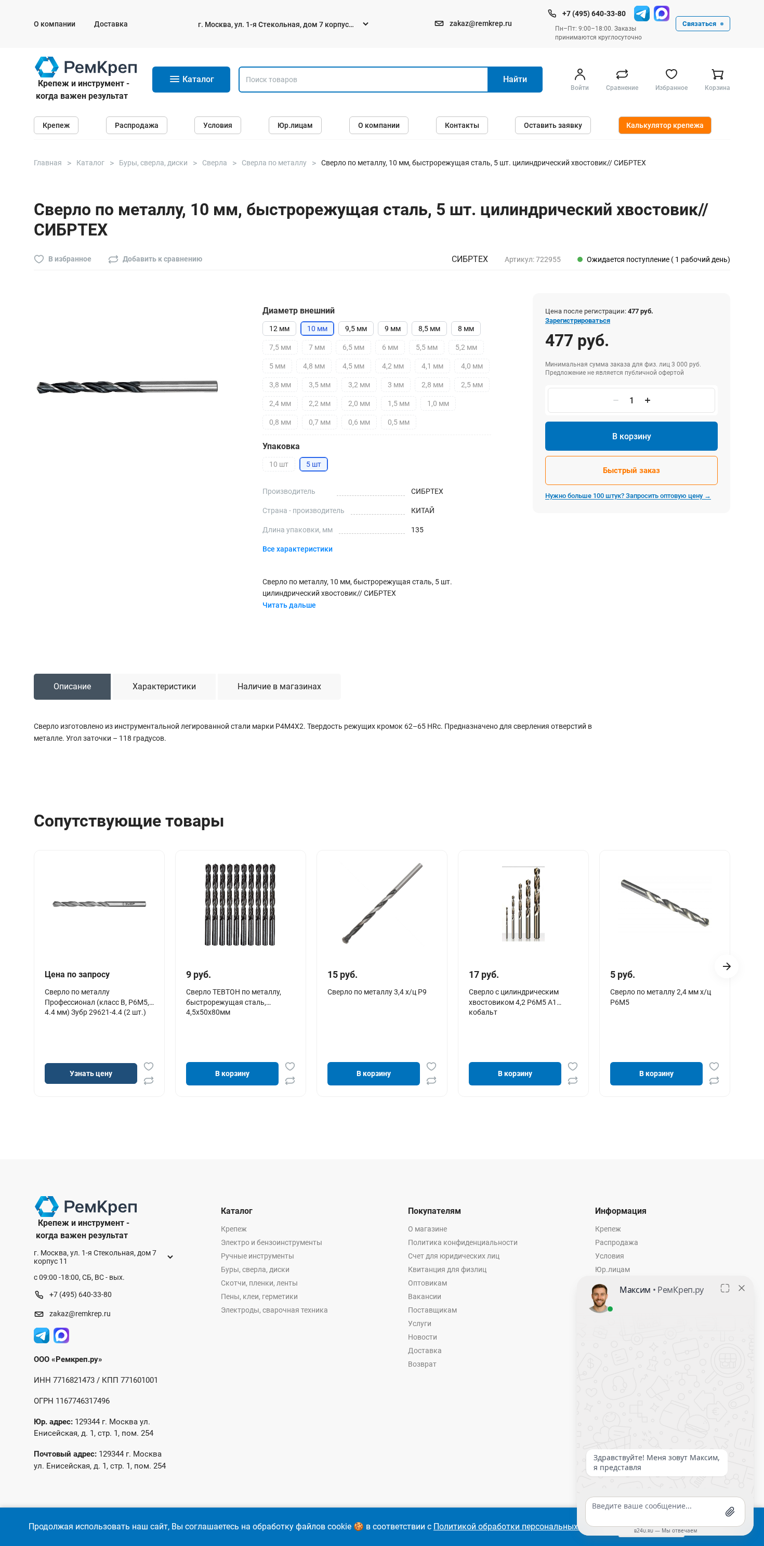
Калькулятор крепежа (665, 125)
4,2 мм (393, 366)
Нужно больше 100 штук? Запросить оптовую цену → (628, 496)
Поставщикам (432, 1310)
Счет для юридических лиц (453, 1256)
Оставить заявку (553, 125)
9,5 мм (356, 328)
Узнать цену (91, 1073)
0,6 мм (359, 422)
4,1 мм (432, 366)
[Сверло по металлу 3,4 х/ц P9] (382, 904)
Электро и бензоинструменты (271, 1242)
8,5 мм (429, 328)
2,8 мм (432, 385)
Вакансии (424, 1296)
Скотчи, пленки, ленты (259, 1283)
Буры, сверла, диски (255, 1269)
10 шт (278, 464)
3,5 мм (320, 385)
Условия (217, 125)
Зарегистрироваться (577, 320)
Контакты (462, 125)
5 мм (277, 366)
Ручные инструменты (257, 1256)
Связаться (699, 24)
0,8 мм (280, 422)
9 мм (393, 328)
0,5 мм (399, 422)
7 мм (317, 347)
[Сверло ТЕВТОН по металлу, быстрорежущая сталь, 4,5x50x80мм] (240, 904)
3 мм (396, 385)
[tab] (72, 687)
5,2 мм (466, 347)
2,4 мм (280, 403)
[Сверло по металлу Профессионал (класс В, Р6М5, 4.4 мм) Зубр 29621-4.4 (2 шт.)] (99, 904)
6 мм (390, 347)
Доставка (111, 24)
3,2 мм (359, 385)
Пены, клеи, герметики (259, 1296)
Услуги (419, 1323)
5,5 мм (427, 347)
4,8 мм (314, 366)
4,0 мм (472, 366)
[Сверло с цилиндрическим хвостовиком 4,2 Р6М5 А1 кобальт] (523, 904)
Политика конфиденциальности (463, 1242)
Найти (515, 79)
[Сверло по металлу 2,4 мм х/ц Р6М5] (665, 904)
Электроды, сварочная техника (274, 1310)
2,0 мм (359, 403)
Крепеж (56, 125)
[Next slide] (727, 966)
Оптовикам (427, 1283)
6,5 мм (353, 347)
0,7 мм (320, 422)
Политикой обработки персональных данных (521, 1526)
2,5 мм (472, 385)
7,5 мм (280, 347)
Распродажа (137, 125)
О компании (54, 24)
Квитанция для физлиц (447, 1269)
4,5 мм (353, 366)
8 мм (466, 328)
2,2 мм (320, 403)
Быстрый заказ (631, 470)
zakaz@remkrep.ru (481, 23)
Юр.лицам (295, 125)
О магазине (427, 1229)
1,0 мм (438, 403)
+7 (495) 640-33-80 (594, 13)
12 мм (279, 328)
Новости (422, 1337)
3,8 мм (280, 385)
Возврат (422, 1364)
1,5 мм (399, 403)
